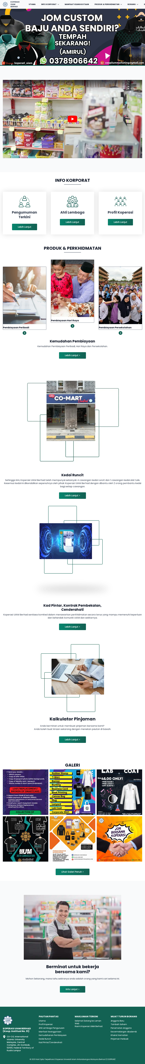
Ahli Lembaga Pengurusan (51, 1028)
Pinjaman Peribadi (119, 1039)
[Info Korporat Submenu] (59, 4)
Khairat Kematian (119, 1035)
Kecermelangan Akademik (124, 1031)
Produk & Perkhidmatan (107, 4)
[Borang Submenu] (138, 4)
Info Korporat (48, 4)
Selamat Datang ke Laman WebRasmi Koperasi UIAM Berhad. (89, 1024)
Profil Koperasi (46, 1024)
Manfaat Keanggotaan (77, 4)
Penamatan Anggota (121, 1028)
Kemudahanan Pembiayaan (53, 1035)
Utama (32, 4)
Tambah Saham (119, 1024)
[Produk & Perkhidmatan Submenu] (122, 4)
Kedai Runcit (45, 1039)
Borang (132, 4)
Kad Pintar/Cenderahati (50, 1042)
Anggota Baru (117, 1021)
